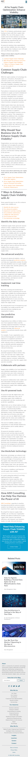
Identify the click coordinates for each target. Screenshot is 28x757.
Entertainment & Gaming (14, 711)
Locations (14, 738)
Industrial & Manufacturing (14, 718)
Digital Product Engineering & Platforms (14, 729)
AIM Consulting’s (6, 503)
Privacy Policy (14, 750)
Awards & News (14, 700)
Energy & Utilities (14, 709)
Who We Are (14, 690)
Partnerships (14, 702)
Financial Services (14, 713)
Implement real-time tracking (12, 211)
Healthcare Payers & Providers (14, 716)
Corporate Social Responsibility (14, 698)
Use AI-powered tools (10, 216)
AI (4, 618)
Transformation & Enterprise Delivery (14, 732)
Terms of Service (14, 747)
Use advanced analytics (11, 209)
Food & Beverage (14, 714)
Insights (14, 735)
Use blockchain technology (12, 218)
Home (14, 752)
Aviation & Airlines (14, 708)
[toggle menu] (26, 2)
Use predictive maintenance (12, 213)
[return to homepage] (3, 2)
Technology (14, 723)
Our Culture (14, 695)
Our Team (14, 693)
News (15, 589)
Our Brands (14, 697)
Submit (21, 680)
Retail (14, 721)
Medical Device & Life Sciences (14, 720)
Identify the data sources (11, 207)
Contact (14, 743)
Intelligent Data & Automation (14, 731)
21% (5, 31)
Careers (14, 740)
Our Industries (14, 705)
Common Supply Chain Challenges (14, 58)
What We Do (14, 726)
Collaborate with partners (11, 214)
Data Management (8, 589)
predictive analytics (19, 260)
